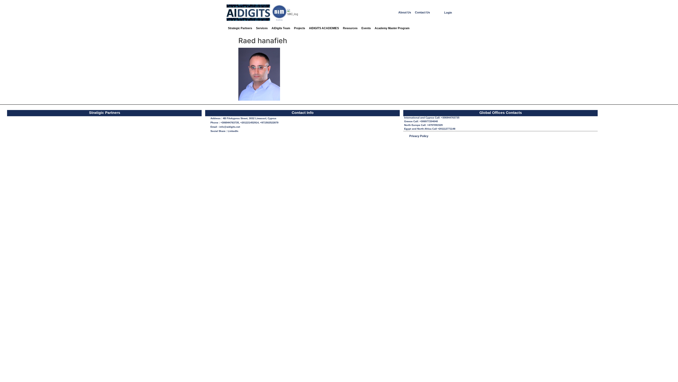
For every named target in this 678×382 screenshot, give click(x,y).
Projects (299, 28)
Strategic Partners (240, 28)
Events (366, 28)
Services (262, 28)
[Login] (441, 12)
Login (448, 12)
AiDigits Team (281, 28)
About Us (404, 12)
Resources (350, 28)
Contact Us (422, 12)
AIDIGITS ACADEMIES (324, 28)
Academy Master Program (392, 28)
